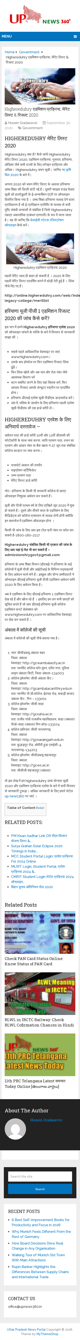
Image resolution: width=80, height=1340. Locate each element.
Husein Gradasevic (23, 123)
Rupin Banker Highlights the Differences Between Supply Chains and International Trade (40, 1272)
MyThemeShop (47, 1334)
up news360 (14, 796)
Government (32, 128)
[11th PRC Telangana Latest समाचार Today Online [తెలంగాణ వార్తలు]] (40, 1055)
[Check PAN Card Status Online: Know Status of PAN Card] (40, 932)
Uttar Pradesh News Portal (26, 1329)
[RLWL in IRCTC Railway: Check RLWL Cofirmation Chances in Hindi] (40, 993)
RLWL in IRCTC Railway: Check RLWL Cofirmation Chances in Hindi (39, 1022)
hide (40, 807)
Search (40, 1189)
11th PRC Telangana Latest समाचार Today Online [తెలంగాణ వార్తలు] (35, 1083)
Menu (7, 36)
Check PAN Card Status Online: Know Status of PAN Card (34, 961)
